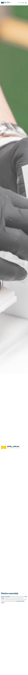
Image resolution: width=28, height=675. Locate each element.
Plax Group (5, 3)
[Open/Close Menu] (25, 2)
